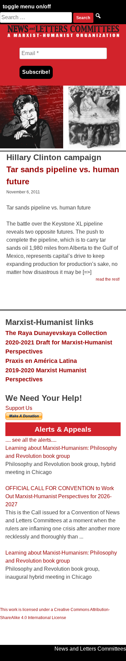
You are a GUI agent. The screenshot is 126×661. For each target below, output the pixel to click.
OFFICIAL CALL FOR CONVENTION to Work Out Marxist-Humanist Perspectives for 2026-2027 (59, 496)
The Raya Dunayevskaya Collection (56, 332)
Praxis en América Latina (41, 360)
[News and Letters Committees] (63, 37)
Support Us (18, 408)
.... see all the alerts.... (30, 440)
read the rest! (108, 279)
